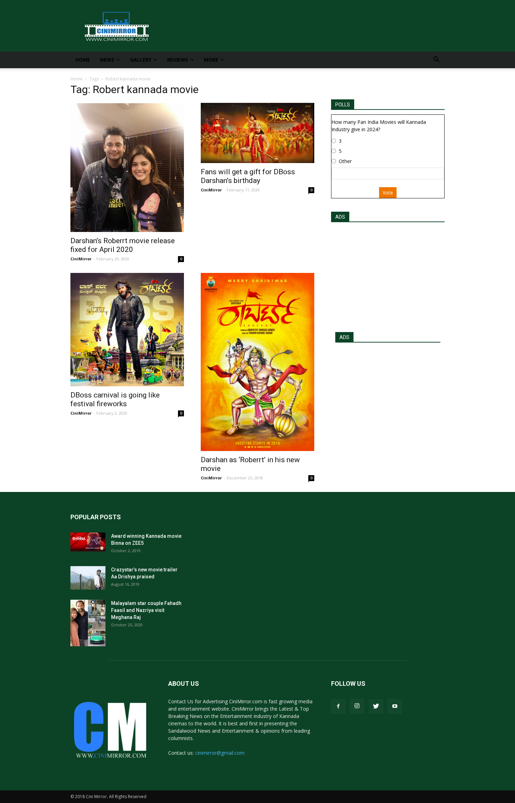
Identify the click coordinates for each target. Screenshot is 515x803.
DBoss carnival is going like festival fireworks (115, 399)
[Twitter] (376, 706)
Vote (388, 192)
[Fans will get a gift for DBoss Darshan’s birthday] (257, 133)
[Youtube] (395, 706)
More (211, 59)
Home (82, 59)
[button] (436, 60)
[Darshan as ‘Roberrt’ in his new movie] (257, 362)
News (107, 59)
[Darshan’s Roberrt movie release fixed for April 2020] (127, 167)
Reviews (177, 59)
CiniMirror (80, 258)
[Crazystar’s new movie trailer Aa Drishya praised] (87, 578)
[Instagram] (357, 706)
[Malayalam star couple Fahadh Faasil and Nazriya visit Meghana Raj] (87, 623)
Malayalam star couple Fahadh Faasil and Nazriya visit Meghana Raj (146, 610)
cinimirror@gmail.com (220, 752)
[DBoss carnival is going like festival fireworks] (127, 329)
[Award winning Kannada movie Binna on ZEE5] (87, 542)
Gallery (140, 59)
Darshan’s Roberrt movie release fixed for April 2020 (122, 245)
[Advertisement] (388, 275)
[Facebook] (338, 706)
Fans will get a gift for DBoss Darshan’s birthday (248, 176)
